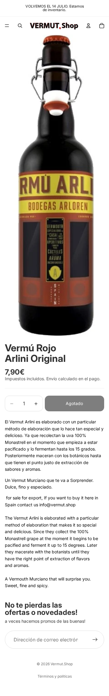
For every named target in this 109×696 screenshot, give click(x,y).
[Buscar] (20, 25)
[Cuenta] (88, 25)
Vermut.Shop (62, 664)
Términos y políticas (55, 676)
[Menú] (7, 26)
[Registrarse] (95, 639)
